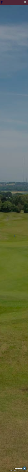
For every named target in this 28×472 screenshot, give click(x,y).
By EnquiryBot (18, 468)
